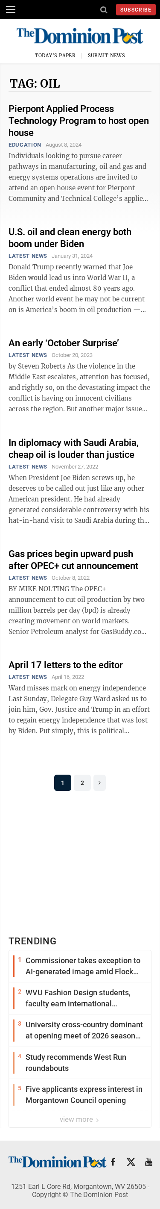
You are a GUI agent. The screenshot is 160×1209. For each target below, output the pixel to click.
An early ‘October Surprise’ (64, 343)
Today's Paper (55, 56)
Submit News (106, 56)
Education (25, 145)
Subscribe (135, 10)
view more (77, 1119)
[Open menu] (11, 9)
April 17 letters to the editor (66, 665)
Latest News (28, 256)
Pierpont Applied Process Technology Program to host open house (79, 120)
